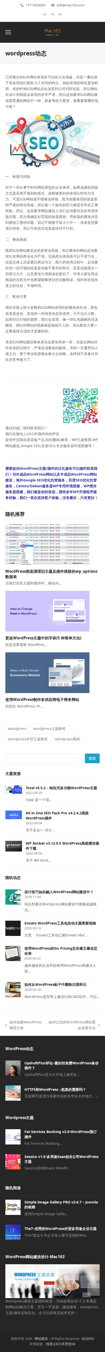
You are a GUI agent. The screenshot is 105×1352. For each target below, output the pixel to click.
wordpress (17, 728)
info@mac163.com (71, 5)
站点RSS (88, 1338)
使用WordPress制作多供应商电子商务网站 (42, 699)
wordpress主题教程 (49, 728)
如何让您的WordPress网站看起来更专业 (72, 1025)
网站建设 (41, 1338)
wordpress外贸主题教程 (28, 739)
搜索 (92, 758)
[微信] (52, 16)
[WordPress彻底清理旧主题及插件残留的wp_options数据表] (47, 544)
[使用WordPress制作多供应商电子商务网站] (47, 672)
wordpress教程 (67, 739)
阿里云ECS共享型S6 (60, 1344)
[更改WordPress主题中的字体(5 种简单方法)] (47, 610)
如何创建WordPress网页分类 (23, 1025)
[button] (8, 32)
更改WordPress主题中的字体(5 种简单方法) (43, 637)
